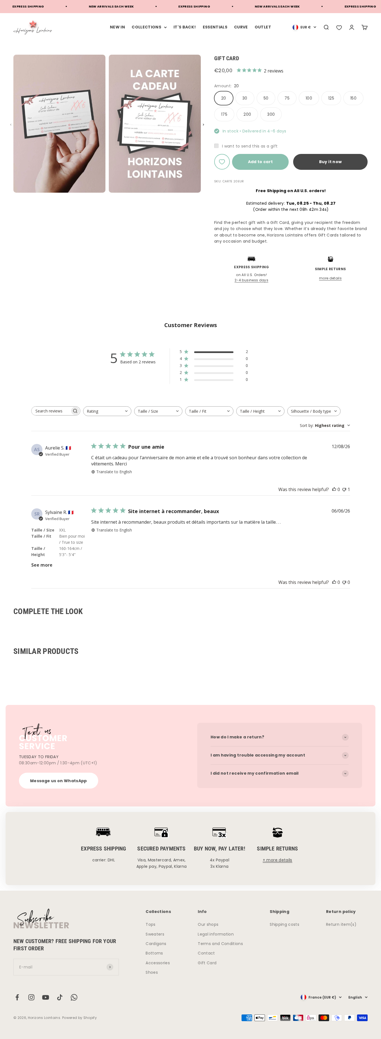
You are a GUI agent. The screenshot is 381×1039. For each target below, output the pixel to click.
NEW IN (117, 27)
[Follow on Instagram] (31, 997)
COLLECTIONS (146, 27)
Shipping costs (284, 924)
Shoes (152, 972)
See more (41, 565)
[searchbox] (51, 411)
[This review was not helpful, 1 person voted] (344, 489)
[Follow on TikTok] (60, 997)
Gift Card (207, 963)
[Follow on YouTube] (45, 997)
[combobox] (107, 411)
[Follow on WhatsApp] (74, 997)
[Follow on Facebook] (17, 997)
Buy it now (330, 162)
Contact (206, 953)
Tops (150, 924)
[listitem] (339, 27)
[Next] (203, 125)
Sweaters (155, 934)
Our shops (208, 924)
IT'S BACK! (184, 27)
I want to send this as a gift (250, 146)
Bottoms (154, 953)
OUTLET (263, 27)
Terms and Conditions (220, 943)
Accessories (158, 963)
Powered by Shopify (79, 1017)
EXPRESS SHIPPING (181, 6)
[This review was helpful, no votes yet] (334, 489)
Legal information (216, 934)
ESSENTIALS (215, 27)
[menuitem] (304, 27)
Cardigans (156, 943)
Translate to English (114, 471)
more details (330, 278)
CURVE (241, 27)
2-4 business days (251, 280)
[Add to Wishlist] (222, 162)
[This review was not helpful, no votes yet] (344, 582)
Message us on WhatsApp (58, 781)
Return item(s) (341, 924)
